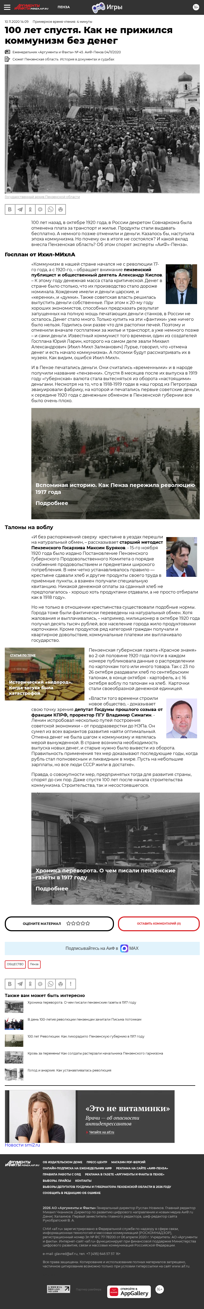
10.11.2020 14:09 (16, 22)
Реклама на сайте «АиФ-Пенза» (142, 1168)
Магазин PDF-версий (128, 1162)
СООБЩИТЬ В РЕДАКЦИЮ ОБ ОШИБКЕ (72, 1193)
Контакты (83, 1181)
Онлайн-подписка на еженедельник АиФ (77, 1168)
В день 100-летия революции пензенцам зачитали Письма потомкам (84, 1019)
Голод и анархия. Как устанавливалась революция (69, 1070)
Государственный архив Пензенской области (42, 197)
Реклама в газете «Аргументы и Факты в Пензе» (124, 1174)
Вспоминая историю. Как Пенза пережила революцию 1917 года (115, 488)
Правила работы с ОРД (62, 1174)
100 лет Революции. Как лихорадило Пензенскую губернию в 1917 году (86, 1036)
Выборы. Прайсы (57, 1181)
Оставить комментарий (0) (159, 923)
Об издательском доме (62, 1162)
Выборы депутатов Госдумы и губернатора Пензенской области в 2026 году (107, 1187)
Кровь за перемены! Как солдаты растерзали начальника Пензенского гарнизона (95, 1053)
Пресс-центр (97, 1162)
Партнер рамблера (88, 1289)
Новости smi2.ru (22, 1145)
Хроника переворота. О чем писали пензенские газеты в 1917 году (106, 874)
